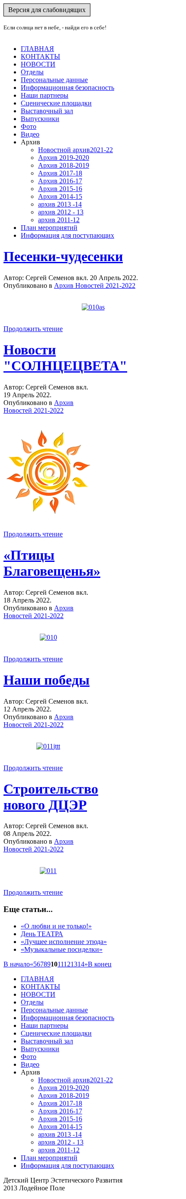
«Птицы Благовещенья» (51, 563)
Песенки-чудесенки (63, 256)
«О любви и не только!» (56, 926)
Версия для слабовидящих (47, 9)
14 (80, 964)
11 (61, 964)
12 (67, 964)
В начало (16, 964)
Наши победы (46, 680)
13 (74, 964)
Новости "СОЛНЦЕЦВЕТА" (65, 357)
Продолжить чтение (33, 328)
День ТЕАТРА (42, 934)
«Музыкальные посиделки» (62, 949)
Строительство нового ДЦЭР (50, 797)
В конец (100, 964)
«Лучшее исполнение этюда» (64, 941)
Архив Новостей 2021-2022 (94, 285)
